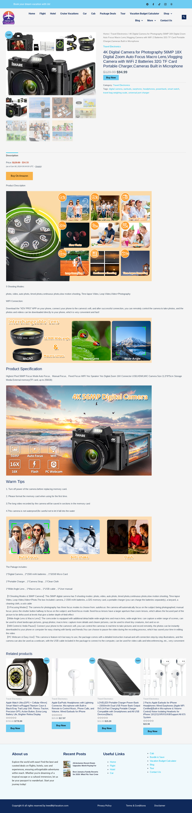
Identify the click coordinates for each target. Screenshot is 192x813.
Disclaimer (159, 805)
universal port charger (138, 93)
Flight (43, 13)
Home (32, 13)
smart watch (173, 89)
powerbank (161, 89)
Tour (122, 13)
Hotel (53, 13)
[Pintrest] (147, 4)
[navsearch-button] (184, 17)
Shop (166, 13)
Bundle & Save (157, 757)
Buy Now (111, 77)
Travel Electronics (119, 34)
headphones (149, 89)
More (150, 20)
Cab (93, 13)
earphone (137, 89)
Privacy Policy (104, 805)
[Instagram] (165, 4)
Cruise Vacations (69, 13)
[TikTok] (159, 4)
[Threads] (171, 4)
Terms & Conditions (136, 805)
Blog (137, 20)
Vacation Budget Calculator (144, 13)
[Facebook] (153, 4)
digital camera (115, 89)
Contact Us (166, 20)
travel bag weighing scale (115, 93)
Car (85, 13)
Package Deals (108, 13)
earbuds (127, 89)
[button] (91, 37)
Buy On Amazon (19, 176)
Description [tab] (12, 155)
